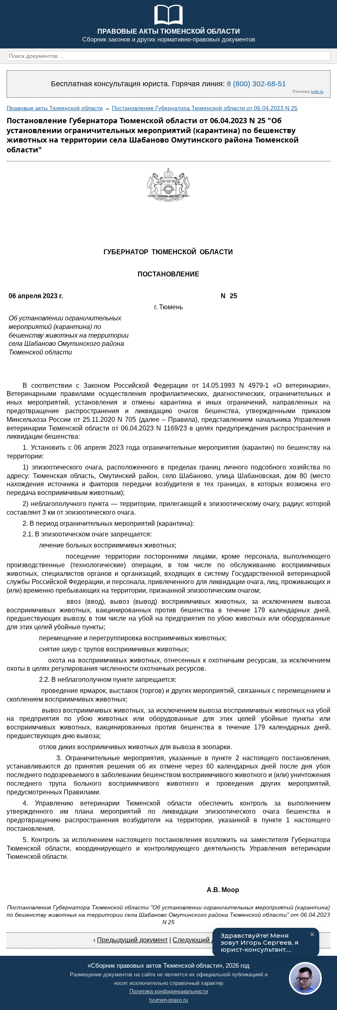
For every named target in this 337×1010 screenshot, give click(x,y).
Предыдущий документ (132, 939)
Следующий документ (206, 939)
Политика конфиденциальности (168, 991)
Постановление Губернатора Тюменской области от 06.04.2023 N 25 (205, 108)
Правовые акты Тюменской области (55, 108)
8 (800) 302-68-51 (256, 84)
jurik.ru (317, 91)
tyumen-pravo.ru (168, 1000)
